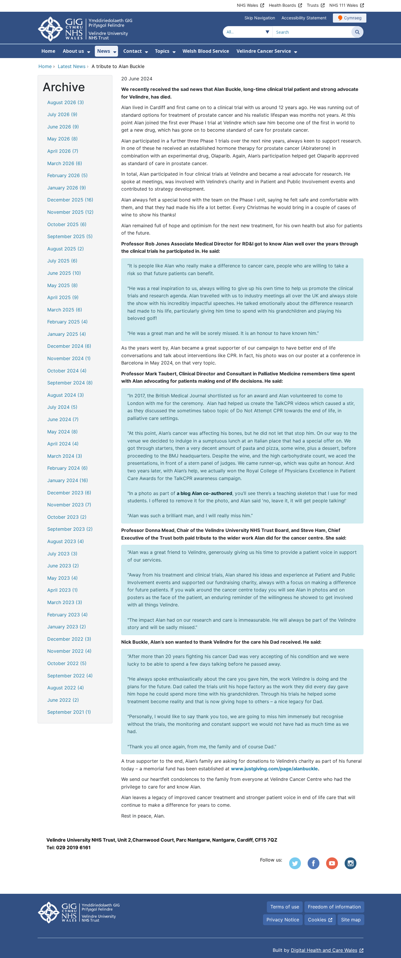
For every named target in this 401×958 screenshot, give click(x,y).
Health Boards (282, 5)
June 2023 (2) (63, 566)
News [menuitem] (103, 51)
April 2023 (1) (62, 590)
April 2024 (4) (63, 444)
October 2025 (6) (67, 224)
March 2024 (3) (64, 456)
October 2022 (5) (67, 663)
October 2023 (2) (67, 517)
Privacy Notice (283, 920)
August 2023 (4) (65, 541)
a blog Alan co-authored (204, 493)
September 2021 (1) (69, 712)
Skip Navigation (260, 17)
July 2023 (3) (62, 554)
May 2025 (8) (62, 285)
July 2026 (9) (62, 114)
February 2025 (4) (67, 322)
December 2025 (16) (70, 200)
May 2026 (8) (62, 139)
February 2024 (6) (67, 468)
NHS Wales (247, 5)
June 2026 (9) (63, 127)
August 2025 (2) (65, 249)
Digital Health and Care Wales (324, 950)
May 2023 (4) (62, 578)
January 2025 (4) (66, 334)
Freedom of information (334, 907)
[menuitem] (88, 52)
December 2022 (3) (69, 639)
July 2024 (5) (62, 407)
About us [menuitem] (73, 51)
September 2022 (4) (70, 676)
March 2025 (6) (64, 310)
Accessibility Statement (304, 17)
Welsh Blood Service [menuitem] (206, 51)
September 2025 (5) (70, 236)
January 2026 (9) (66, 188)
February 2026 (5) (67, 175)
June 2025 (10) (64, 273)
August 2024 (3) (65, 395)
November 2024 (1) (69, 358)
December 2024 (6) (69, 346)
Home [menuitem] (48, 51)
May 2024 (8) (62, 432)
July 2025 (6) (62, 261)
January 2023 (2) (66, 627)
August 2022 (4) (65, 688)
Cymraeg (353, 17)
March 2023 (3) (64, 602)
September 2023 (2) (70, 529)
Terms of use (284, 907)
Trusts (313, 5)
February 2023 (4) (67, 615)
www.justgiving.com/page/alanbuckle (274, 769)
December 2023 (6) (69, 493)
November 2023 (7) (69, 505)
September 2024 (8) (70, 383)
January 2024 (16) (67, 480)
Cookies (317, 920)
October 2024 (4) (67, 371)
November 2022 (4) (69, 651)
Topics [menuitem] (162, 51)
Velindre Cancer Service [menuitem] (264, 51)
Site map (351, 920)
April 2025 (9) (63, 297)
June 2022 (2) (63, 700)
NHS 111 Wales (343, 5)
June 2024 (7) (63, 419)
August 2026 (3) (65, 102)
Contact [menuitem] (132, 51)
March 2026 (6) (64, 163)
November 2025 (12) (70, 212)
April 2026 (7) (62, 151)
